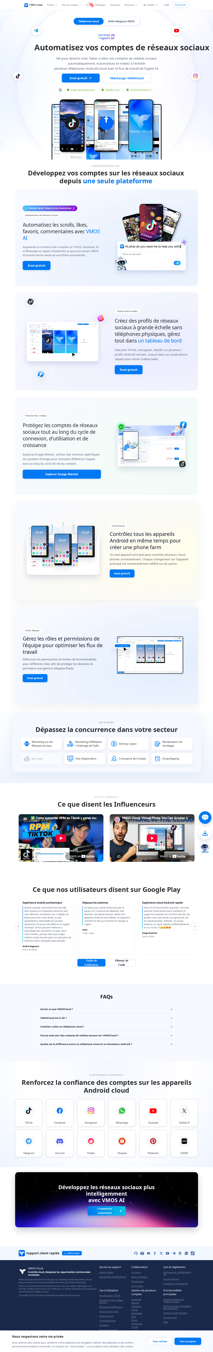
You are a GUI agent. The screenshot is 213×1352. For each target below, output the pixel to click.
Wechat (135, 1303)
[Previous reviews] (18, 926)
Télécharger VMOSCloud (127, 78)
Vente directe (106, 1316)
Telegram (136, 1306)
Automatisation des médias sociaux (173, 1300)
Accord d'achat (171, 1279)
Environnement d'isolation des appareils (177, 1307)
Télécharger (100, 5)
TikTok (134, 1310)
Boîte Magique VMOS (121, 21)
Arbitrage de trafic (109, 1312)
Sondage (104, 1325)
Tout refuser (160, 1341)
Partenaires (115, 5)
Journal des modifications (112, 1277)
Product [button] (50, 5)
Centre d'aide (106, 1272)
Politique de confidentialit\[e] (177, 1273)
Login (166, 5)
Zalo (133, 1317)
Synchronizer (170, 1318)
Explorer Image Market (61, 474)
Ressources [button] (129, 5)
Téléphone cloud (88, 21)
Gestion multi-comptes (175, 1313)
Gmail (134, 1320)
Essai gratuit (180, 5)
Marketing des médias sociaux (111, 1301)
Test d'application (108, 1330)
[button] (150, 5)
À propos (136, 1272)
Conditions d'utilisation (175, 1284)
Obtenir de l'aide (121, 962)
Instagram (136, 1324)
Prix (88, 5)
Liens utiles (137, 1286)
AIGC (166, 1322)
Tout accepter (188, 1341)
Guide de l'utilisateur (91, 962)
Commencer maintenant (104, 1210)
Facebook (136, 1299)
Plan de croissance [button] (70, 5)
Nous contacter (139, 1277)
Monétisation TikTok (109, 1296)
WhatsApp (136, 1313)
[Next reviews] (195, 926)
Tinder (134, 1327)
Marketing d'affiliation (111, 1307)
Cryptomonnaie (107, 1321)
